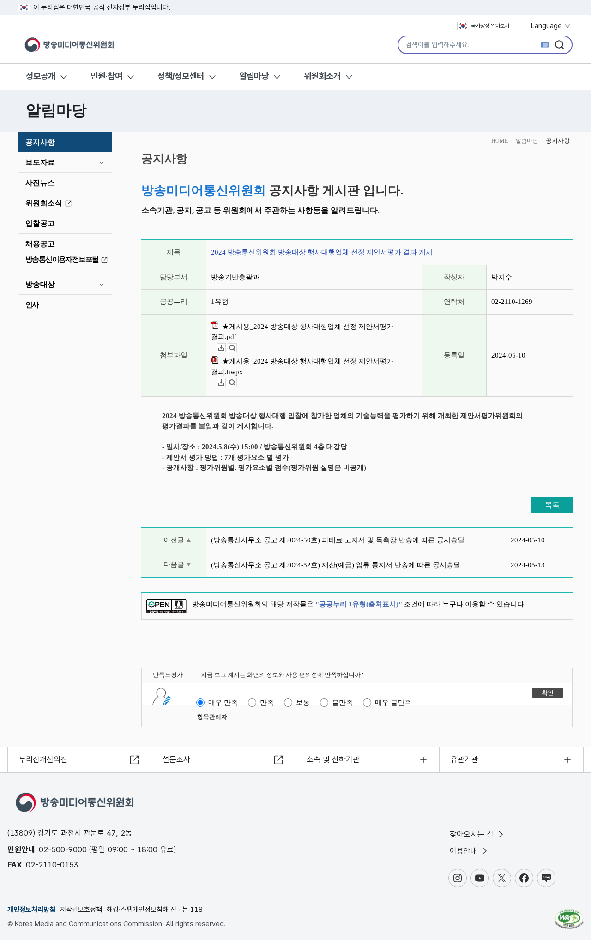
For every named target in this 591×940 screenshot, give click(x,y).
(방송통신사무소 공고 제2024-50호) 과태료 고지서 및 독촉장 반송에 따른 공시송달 (337, 540)
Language (547, 26)
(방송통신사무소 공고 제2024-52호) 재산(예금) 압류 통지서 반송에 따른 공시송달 (335, 565)
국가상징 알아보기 (490, 26)
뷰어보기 (236, 382)
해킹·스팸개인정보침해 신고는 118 (155, 909)
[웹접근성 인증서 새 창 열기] (569, 914)
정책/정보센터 (180, 76)
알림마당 (254, 76)
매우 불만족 (393, 702)
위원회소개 (322, 76)
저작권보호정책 (81, 909)
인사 (32, 305)
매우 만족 (223, 702)
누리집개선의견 (43, 759)
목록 (552, 505)
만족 (267, 702)
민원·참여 (106, 76)
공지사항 (40, 142)
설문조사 (176, 759)
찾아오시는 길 (473, 834)
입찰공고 (40, 223)
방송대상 (40, 284)
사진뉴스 (40, 183)
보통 (303, 702)
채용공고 (40, 244)
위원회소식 (43, 203)
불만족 (342, 702)
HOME (499, 141)
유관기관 (464, 759)
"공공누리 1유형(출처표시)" (358, 604)
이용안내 (465, 850)
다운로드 (225, 382)
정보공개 (40, 76)
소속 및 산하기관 (333, 759)
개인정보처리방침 (31, 909)
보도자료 (40, 162)
